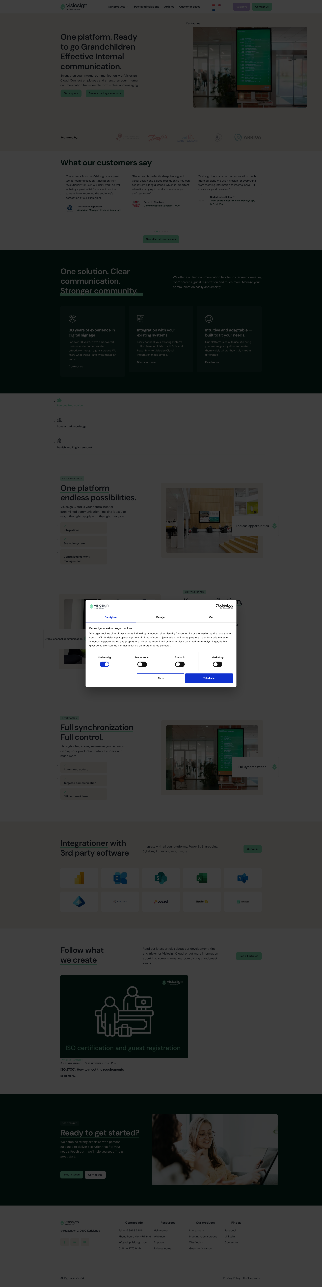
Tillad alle (208, 678)
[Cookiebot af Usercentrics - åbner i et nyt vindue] (218, 606)
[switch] (142, 664)
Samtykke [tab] (111, 617)
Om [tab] (211, 617)
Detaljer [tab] (161, 617)
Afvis (160, 678)
